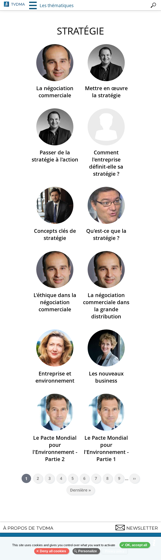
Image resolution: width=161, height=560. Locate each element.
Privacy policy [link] (114, 551)
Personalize (87, 551)
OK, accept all (136, 545)
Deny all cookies (53, 551)
